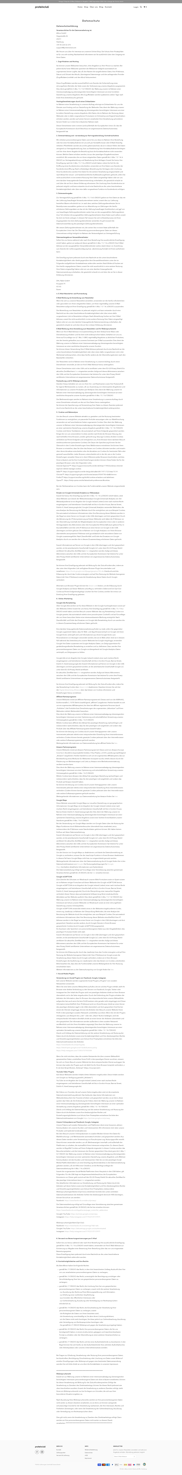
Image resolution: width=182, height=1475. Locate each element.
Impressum (88, 1458)
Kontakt (108, 7)
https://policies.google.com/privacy (96, 1118)
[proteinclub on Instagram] (42, 1452)
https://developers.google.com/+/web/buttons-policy (76, 1048)
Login (136, 7)
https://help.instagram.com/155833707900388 (74, 1050)
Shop (86, 7)
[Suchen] (141, 7)
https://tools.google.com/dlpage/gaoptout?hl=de (85, 571)
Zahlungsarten (61, 1452)
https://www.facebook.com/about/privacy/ (80, 1200)
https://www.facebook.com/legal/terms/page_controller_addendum (82, 1210)
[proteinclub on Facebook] (37, 1452)
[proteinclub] (45, 7)
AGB (86, 1455)
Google (80, 864)
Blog (101, 7)
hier (76, 371)
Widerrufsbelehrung (91, 1450)
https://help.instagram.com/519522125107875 (82, 1217)
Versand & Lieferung (62, 1455)
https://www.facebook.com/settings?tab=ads (81, 1226)
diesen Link (83, 687)
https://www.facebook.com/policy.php (70, 1045)
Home (80, 7)
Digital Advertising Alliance (69, 690)
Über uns (94, 7)
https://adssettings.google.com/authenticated (88, 1228)
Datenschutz (89, 1452)
